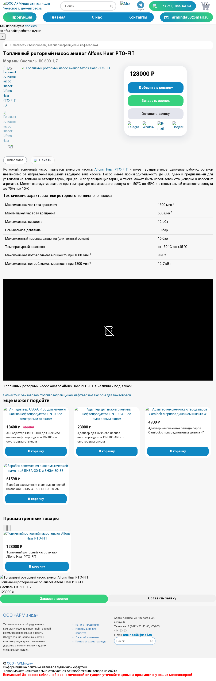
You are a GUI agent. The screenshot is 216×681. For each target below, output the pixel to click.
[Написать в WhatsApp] (148, 126)
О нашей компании (87, 637)
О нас (97, 17)
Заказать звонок (54, 599)
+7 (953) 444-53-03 (175, 6)
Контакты (137, 17)
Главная (58, 17)
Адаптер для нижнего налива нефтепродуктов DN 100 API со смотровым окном (100, 437)
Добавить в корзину (156, 88)
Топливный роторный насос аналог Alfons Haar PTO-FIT (32, 554)
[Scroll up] (10, 69)
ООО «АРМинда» (20, 663)
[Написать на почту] (163, 126)
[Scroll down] (10, 146)
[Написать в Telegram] (140, 6)
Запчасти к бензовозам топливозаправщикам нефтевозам (48, 395)
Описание (15, 160)
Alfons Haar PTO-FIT (111, 169)
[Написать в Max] (125, 6)
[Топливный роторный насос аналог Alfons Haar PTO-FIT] (66, 109)
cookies (31, 26)
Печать (45, 160)
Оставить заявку (162, 598)
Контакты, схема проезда (91, 641)
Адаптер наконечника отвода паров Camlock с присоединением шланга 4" (176, 430)
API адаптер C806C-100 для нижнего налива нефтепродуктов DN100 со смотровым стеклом (33, 437)
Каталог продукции (87, 624)
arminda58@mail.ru (190, 17)
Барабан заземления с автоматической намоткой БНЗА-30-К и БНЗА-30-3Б (35, 487)
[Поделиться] (178, 126)
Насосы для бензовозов (112, 395)
